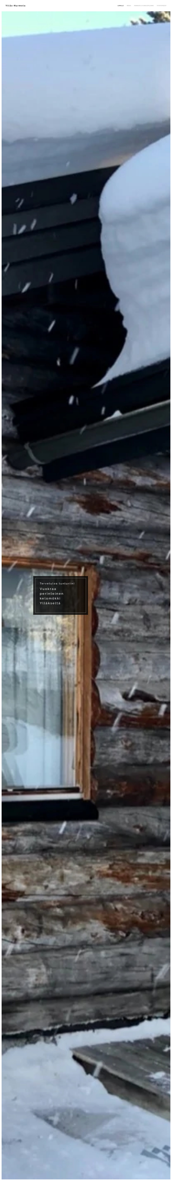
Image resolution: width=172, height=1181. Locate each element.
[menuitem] (121, 5)
